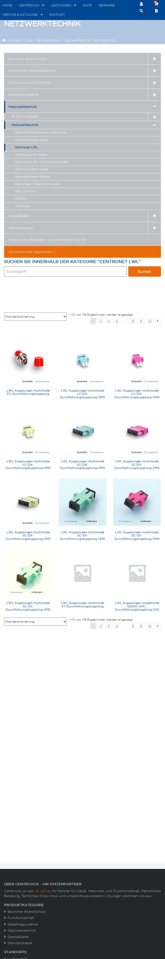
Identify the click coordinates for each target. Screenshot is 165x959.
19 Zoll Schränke (25, 116)
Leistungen (61, 5)
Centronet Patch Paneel (32, 176)
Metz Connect (25, 191)
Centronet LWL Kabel (31, 154)
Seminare (107, 5)
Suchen (144, 271)
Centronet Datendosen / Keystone (40, 132)
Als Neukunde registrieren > (31, 252)
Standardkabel (20, 228)
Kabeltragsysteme (23, 95)
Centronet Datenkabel (31, 140)
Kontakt (57, 14)
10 (149, 321)
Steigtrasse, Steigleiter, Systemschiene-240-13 (46, 240)
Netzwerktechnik (48, 40)
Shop (87, 5)
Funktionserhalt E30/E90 (29, 82)
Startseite (14, 40)
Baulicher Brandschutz (27, 59)
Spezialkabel (18, 216)
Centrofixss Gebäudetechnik (32, 70)
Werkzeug (22, 206)
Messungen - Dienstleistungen (37, 184)
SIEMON (21, 198)
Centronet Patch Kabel (32, 169)
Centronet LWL (26, 147)
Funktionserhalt (21, 918)
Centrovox (29, 5)
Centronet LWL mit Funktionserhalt (41, 162)
